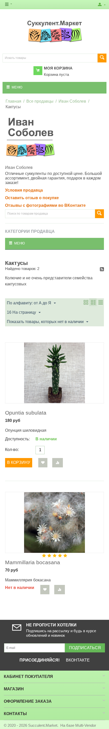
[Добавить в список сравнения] (57, 462)
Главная (13, 101)
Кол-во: (12, 449)
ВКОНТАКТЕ (78, 660)
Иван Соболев (72, 101)
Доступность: (17, 439)
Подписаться (85, 648)
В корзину (18, 462)
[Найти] (102, 58)
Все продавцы (39, 101)
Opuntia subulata (25, 413)
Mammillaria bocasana (32, 562)
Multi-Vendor (85, 725)
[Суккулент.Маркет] (54, 31)
